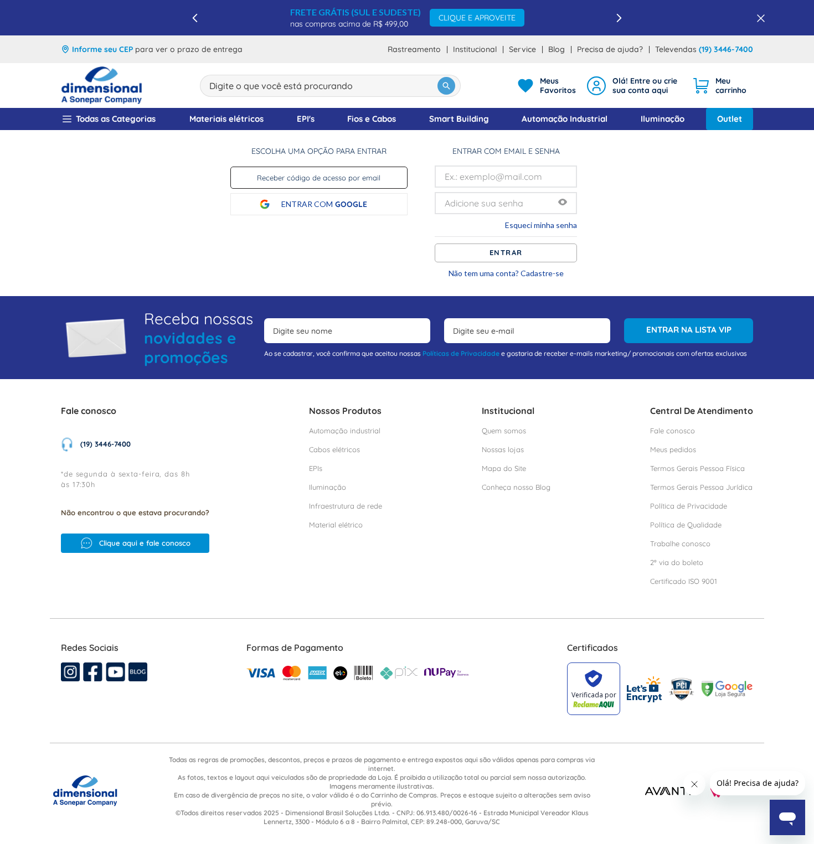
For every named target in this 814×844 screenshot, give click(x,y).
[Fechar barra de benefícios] (757, 17)
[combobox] (330, 86)
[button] (562, 203)
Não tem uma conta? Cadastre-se (506, 273)
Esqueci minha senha (541, 225)
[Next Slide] (618, 18)
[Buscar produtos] (446, 86)
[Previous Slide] (195, 18)
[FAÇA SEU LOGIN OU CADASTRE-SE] (634, 85)
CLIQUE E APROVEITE (477, 18)
